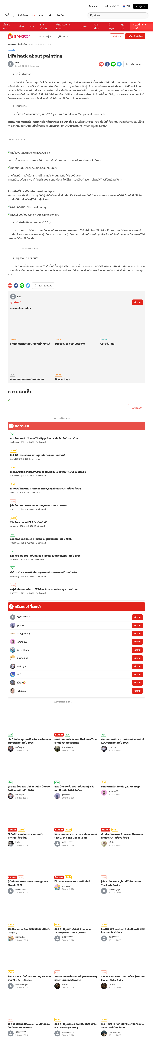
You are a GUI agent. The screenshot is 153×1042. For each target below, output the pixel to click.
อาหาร (84, 26)
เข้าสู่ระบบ (140, 6)
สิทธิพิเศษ (23, 15)
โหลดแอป (93, 6)
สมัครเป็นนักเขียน (135, 36)
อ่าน (34, 15)
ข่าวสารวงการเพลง (63, 26)
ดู (13, 15)
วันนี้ (7, 15)
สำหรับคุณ (6, 26)
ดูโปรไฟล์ (14, 302)
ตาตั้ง (49, 15)
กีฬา (21, 26)
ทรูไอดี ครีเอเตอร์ (139, 26)
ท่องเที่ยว (96, 26)
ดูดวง (122, 26)
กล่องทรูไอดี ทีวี (112, 6)
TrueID (14, 6)
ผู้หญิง (111, 26)
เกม (41, 15)
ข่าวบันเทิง (43, 26)
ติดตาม (137, 302)
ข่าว (32, 26)
